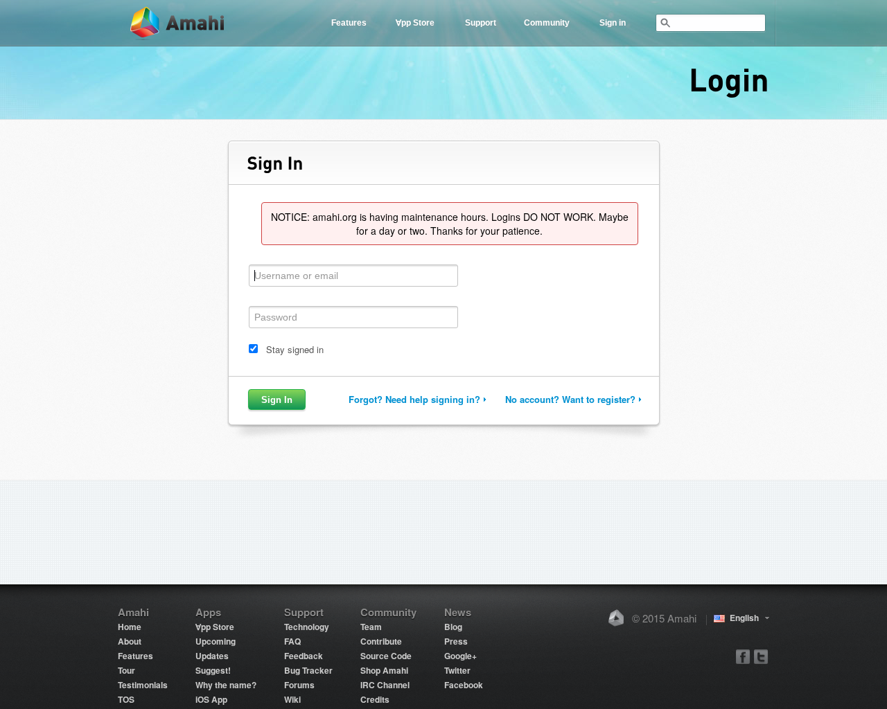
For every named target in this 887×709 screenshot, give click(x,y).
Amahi (178, 23)
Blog (453, 626)
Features (349, 23)
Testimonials (143, 685)
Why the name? (225, 685)
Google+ (460, 655)
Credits (374, 699)
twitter (760, 656)
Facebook (463, 685)
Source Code (386, 655)
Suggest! (213, 670)
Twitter (457, 670)
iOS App (211, 699)
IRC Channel (385, 685)
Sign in (612, 23)
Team (371, 626)
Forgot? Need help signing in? (414, 399)
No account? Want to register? (570, 399)
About (129, 641)
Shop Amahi (384, 670)
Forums (299, 685)
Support (480, 23)
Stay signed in (295, 349)
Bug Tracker (308, 670)
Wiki (292, 699)
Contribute (381, 641)
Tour (126, 670)
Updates (212, 655)
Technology (306, 626)
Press (456, 641)
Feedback (303, 655)
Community (547, 23)
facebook (743, 656)
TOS (126, 699)
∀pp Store (415, 23)
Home (129, 626)
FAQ (292, 641)
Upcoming (215, 641)
